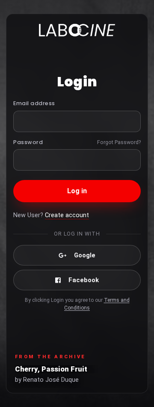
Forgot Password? (119, 142)
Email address (34, 103)
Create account (67, 215)
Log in (77, 191)
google (84, 255)
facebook (83, 280)
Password (28, 142)
